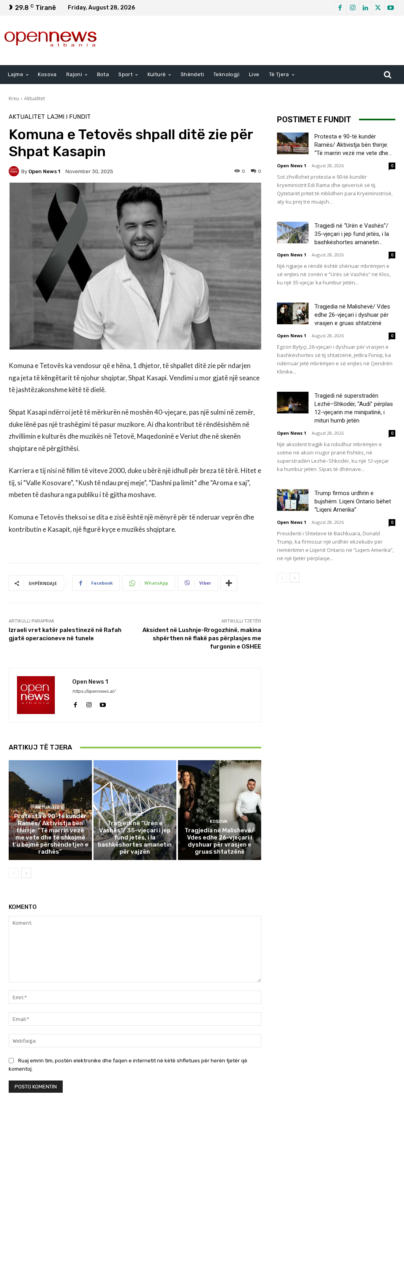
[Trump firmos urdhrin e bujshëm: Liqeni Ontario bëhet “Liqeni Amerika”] (293, 500)
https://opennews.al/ (93, 691)
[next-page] (26, 873)
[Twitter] (378, 8)
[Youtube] (390, 8)
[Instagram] (352, 8)
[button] (387, 74)
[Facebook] (340, 8)
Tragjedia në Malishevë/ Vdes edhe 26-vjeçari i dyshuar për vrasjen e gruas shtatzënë (219, 841)
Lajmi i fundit (69, 117)
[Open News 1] (15, 171)
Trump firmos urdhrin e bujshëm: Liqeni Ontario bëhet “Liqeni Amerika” (352, 501)
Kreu (14, 98)
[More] (229, 583)
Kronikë (134, 814)
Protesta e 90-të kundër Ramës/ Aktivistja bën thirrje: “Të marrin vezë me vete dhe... (353, 145)
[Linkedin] (365, 8)
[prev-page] (14, 873)
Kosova (219, 821)
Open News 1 (44, 171)
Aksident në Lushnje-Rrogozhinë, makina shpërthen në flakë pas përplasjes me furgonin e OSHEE (201, 638)
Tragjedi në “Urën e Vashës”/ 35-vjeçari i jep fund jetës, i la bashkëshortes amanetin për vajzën (135, 837)
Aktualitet (34, 98)
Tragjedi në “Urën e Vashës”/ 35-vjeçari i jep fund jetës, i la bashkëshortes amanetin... (351, 234)
